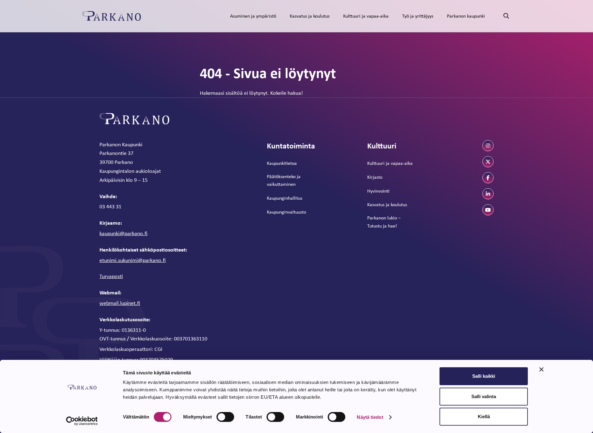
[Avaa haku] (506, 16)
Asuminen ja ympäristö (253, 16)
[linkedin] (488, 193)
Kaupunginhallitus (284, 198)
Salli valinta (483, 396)
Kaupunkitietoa (282, 163)
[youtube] (488, 209)
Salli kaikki (483, 376)
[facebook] (488, 177)
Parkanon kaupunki (466, 16)
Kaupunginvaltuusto (286, 212)
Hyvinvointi (378, 191)
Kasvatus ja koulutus (310, 16)
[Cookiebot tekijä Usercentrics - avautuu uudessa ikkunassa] (82, 421)
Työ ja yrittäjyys (417, 16)
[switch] (225, 417)
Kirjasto (374, 177)
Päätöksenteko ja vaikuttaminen (284, 180)
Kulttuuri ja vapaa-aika (366, 16)
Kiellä (484, 416)
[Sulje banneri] (541, 369)
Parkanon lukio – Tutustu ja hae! (384, 221)
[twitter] (488, 161)
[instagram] (488, 145)
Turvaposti (111, 276)
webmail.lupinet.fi (119, 303)
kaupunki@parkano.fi (123, 233)
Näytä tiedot (370, 417)
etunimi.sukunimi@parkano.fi (132, 260)
